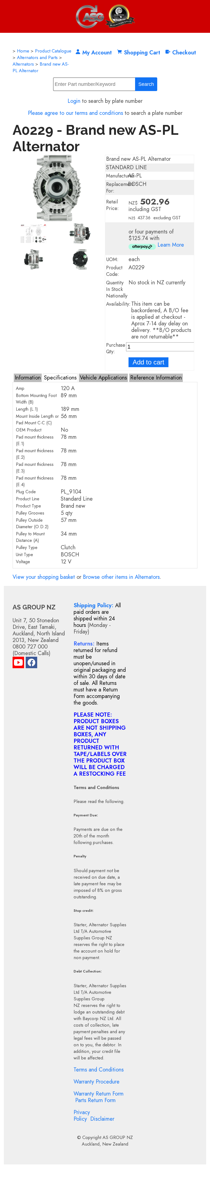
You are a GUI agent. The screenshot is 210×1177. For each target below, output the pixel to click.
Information (28, 378)
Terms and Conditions (99, 1070)
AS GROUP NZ (118, 1137)
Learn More (171, 245)
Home (23, 51)
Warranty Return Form (99, 1094)
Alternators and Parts (37, 57)
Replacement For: (120, 187)
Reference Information (156, 378)
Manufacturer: (121, 175)
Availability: (118, 304)
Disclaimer (102, 1119)
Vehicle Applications (103, 378)
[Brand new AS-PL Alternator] (57, 219)
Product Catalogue (53, 51)
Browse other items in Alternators (121, 577)
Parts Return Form (95, 1100)
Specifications (60, 378)
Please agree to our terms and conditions (75, 113)
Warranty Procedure (96, 1082)
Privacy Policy (82, 1115)
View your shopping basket (44, 577)
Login (74, 101)
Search (146, 84)
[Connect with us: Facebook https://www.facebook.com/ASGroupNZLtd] (31, 664)
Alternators (23, 64)
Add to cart (148, 362)
